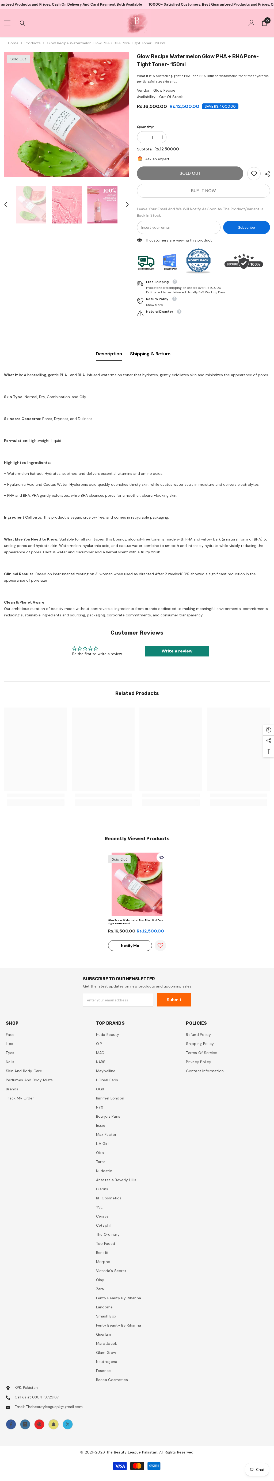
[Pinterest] (39, 1424)
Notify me (130, 945)
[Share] (265, 174)
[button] (6, 205)
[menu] (7, 23)
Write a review (177, 651)
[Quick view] (161, 857)
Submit (174, 999)
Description (109, 354)
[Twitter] (68, 1424)
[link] (254, 173)
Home (13, 43)
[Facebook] (11, 1424)
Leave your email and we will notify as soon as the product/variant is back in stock (200, 212)
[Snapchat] (53, 1424)
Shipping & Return (150, 354)
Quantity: (145, 127)
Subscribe (246, 227)
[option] (66, 114)
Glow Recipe (164, 90)
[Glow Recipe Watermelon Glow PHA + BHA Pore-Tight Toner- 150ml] (137, 884)
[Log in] (251, 23)
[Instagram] (25, 1424)
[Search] (22, 23)
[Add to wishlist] (160, 945)
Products (33, 43)
